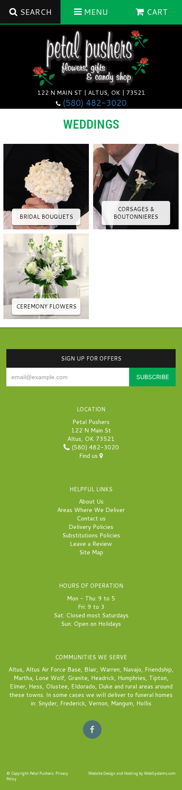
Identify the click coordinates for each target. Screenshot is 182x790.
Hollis (144, 703)
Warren (110, 669)
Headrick (102, 678)
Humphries (132, 678)
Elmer (17, 686)
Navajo (132, 669)
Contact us (91, 518)
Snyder (47, 703)
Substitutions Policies (91, 535)
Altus (15, 669)
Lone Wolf (50, 678)
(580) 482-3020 (95, 102)
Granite (78, 678)
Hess (35, 686)
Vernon (98, 703)
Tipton (158, 678)
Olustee (57, 686)
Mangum (122, 703)
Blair (90, 669)
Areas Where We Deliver (91, 510)
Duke (106, 686)
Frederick (72, 703)
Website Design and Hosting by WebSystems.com (132, 773)
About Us (91, 501)
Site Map (91, 552)
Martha (23, 678)
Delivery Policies (91, 527)
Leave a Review (91, 544)
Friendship (158, 669)
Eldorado (83, 686)
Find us (89, 455)
